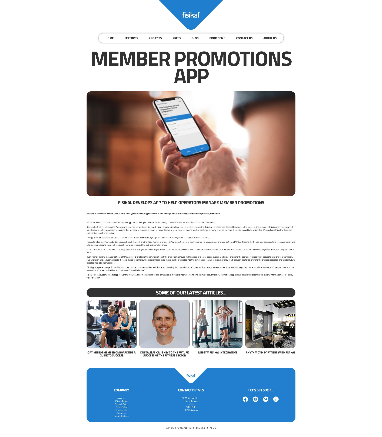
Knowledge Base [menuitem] (121, 415)
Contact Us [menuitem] (121, 412)
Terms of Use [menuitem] (121, 409)
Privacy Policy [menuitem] (121, 400)
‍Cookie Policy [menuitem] (121, 406)
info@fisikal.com (191, 409)
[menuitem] (109, 38)
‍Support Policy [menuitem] (121, 403)
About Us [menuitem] (121, 398)
